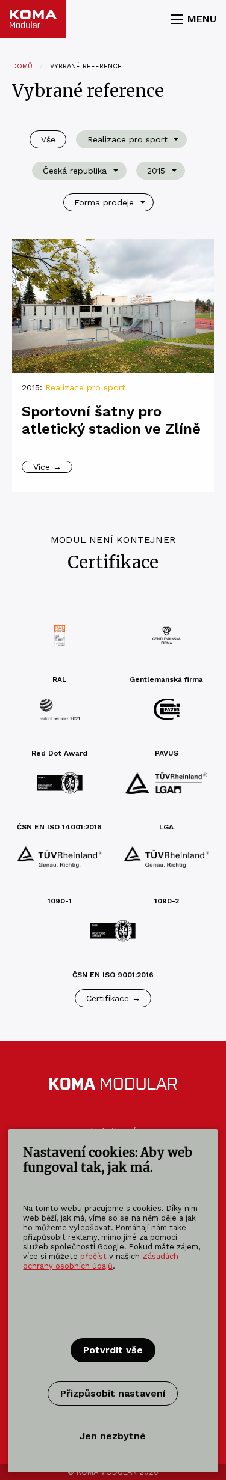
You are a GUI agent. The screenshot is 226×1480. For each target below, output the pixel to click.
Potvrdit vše (113, 1350)
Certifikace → (113, 998)
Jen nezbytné (113, 1436)
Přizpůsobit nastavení (112, 1393)
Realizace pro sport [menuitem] (127, 139)
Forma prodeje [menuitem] (104, 202)
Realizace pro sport (85, 387)
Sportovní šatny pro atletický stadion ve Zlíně (111, 420)
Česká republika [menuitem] (75, 170)
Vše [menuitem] (48, 139)
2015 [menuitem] (156, 170)
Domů (22, 66)
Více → (47, 467)
